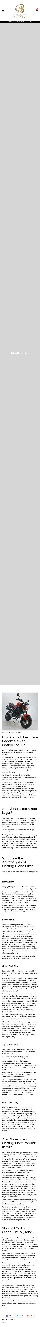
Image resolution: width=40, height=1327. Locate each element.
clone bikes (11, 795)
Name (4, 1322)
